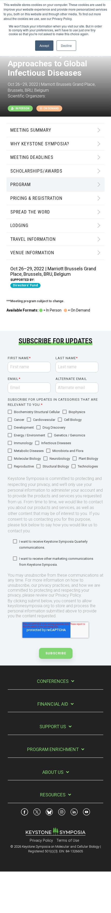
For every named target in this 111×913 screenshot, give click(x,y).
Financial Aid (52, 704)
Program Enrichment (53, 749)
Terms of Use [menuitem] (68, 840)
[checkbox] (54, 439)
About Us (53, 772)
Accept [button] (44, 45)
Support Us (52, 726)
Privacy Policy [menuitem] (41, 840)
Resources (53, 794)
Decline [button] (66, 45)
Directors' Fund (25, 285)
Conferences (53, 681)
